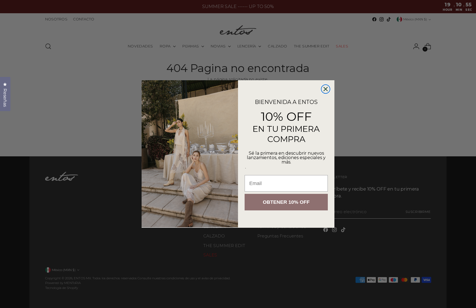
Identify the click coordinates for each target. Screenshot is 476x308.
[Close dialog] (325, 89)
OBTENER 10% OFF (286, 202)
